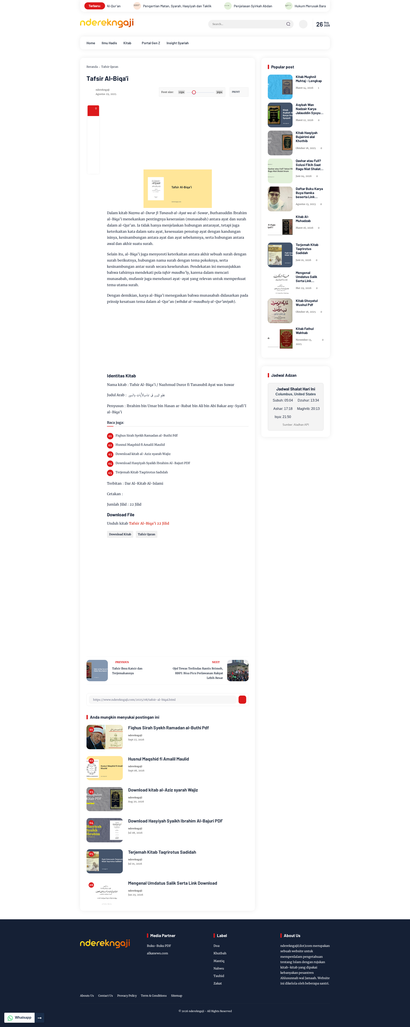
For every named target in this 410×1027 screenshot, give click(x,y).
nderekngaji (196, 1011)
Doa (217, 946)
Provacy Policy (127, 996)
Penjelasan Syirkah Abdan (225, 6)
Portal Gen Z (151, 43)
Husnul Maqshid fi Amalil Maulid (140, 445)
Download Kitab (120, 534)
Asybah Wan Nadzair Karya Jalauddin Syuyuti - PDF (309, 109)
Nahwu (219, 968)
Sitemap (176, 996)
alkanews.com (157, 953)
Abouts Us (87, 996)
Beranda (92, 67)
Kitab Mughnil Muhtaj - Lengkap (309, 79)
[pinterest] (93, 168)
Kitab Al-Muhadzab (303, 219)
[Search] (288, 24)
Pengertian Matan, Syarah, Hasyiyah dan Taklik (150, 6)
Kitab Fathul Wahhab (305, 331)
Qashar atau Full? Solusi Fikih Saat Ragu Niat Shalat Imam (308, 165)
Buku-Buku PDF (159, 946)
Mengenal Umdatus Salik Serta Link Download (172, 883)
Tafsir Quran (109, 67)
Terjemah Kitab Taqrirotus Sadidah (142, 472)
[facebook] (93, 122)
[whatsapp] (93, 156)
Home (90, 43)
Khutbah (220, 953)
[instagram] (310, 996)
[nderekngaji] (106, 27)
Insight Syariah (178, 43)
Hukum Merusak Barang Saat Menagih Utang (299, 6)
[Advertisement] (194, 135)
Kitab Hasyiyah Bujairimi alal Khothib (307, 137)
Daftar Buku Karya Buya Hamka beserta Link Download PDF (309, 193)
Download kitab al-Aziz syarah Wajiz (143, 454)
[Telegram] (93, 145)
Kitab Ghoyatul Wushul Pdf (307, 303)
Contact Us (105, 996)
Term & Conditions (154, 996)
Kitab (127, 43)
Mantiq (219, 961)
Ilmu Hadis (109, 43)
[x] (93, 133)
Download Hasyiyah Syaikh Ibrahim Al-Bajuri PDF (153, 463)
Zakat (218, 983)
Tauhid (219, 976)
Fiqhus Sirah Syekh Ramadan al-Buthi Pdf (147, 435)
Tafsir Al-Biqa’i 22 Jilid (149, 523)
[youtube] (320, 996)
